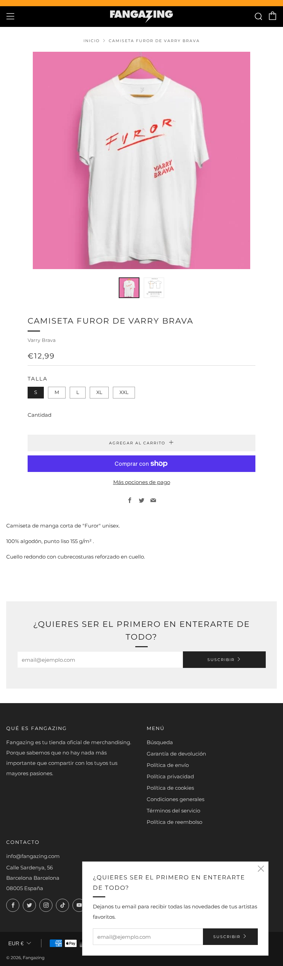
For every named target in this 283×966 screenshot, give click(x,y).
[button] (129, 287)
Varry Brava (42, 340)
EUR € (15, 943)
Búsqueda (160, 742)
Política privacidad (170, 776)
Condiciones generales (175, 799)
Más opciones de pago (141, 482)
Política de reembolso (174, 822)
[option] (141, 160)
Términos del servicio (173, 810)
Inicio (92, 40)
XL (99, 392)
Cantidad (39, 415)
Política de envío (168, 765)
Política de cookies (170, 788)
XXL (123, 392)
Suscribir (221, 659)
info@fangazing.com (33, 856)
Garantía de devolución (176, 753)
